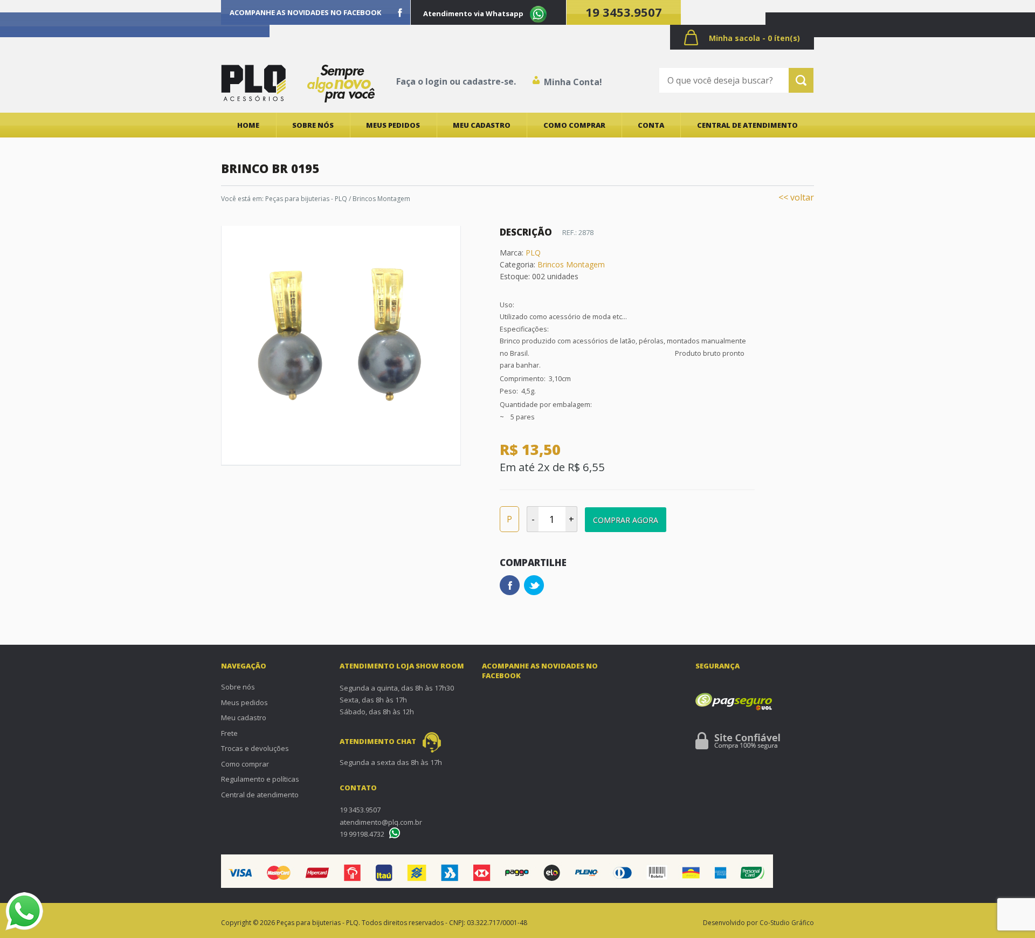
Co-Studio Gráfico (787, 922)
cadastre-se (488, 81)
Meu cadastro (481, 125)
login (436, 81)
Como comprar (574, 125)
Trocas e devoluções (255, 748)
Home (248, 125)
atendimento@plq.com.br (381, 822)
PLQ (533, 252)
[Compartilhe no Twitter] (534, 585)
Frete (229, 733)
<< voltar (796, 197)
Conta (651, 125)
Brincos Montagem (571, 264)
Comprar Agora (625, 520)
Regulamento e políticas (260, 779)
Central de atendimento (747, 125)
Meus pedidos (393, 125)
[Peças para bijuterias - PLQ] (253, 83)
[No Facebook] (400, 12)
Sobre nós (313, 125)
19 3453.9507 (623, 12)
